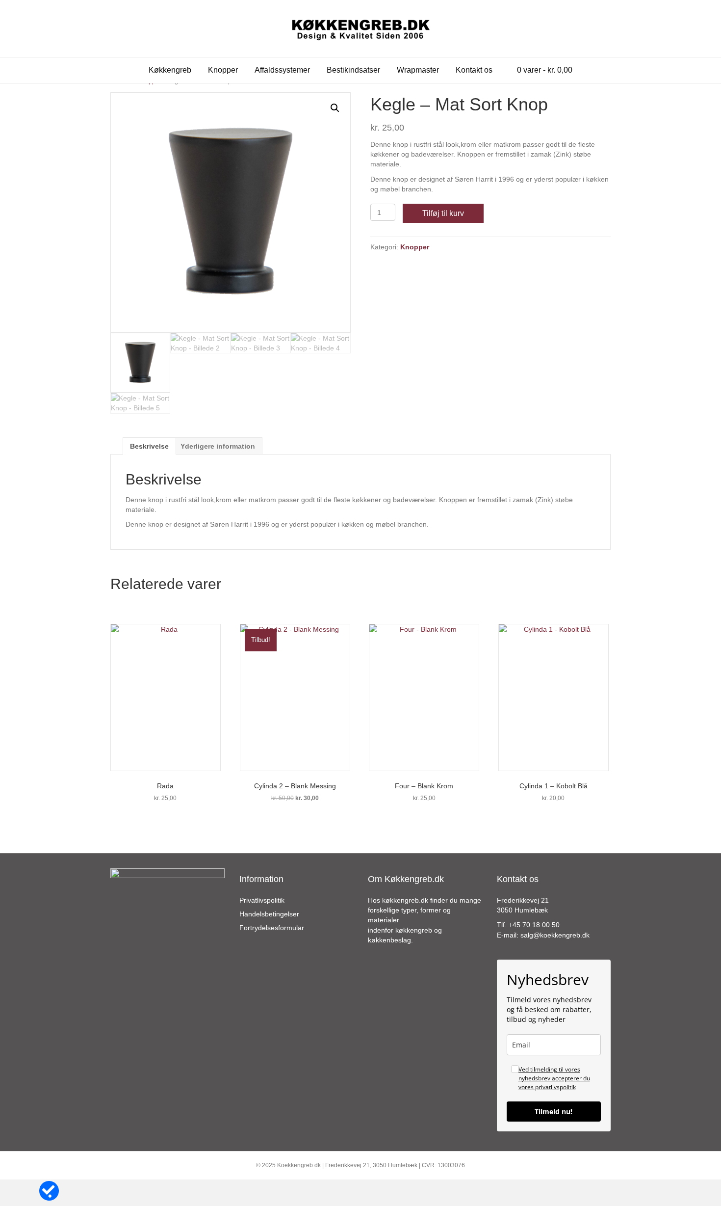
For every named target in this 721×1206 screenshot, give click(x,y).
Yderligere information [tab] (217, 446)
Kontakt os (474, 70)
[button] (335, 108)
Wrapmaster (418, 70)
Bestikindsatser (353, 70)
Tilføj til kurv (443, 213)
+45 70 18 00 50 (534, 925)
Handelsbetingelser (269, 914)
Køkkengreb (170, 70)
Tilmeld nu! (553, 1111)
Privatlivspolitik (261, 900)
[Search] (603, 69)
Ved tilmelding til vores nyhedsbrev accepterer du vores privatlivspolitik (554, 1078)
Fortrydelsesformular (271, 928)
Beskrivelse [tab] (149, 446)
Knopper (223, 70)
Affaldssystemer (282, 70)
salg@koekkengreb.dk (555, 935)
